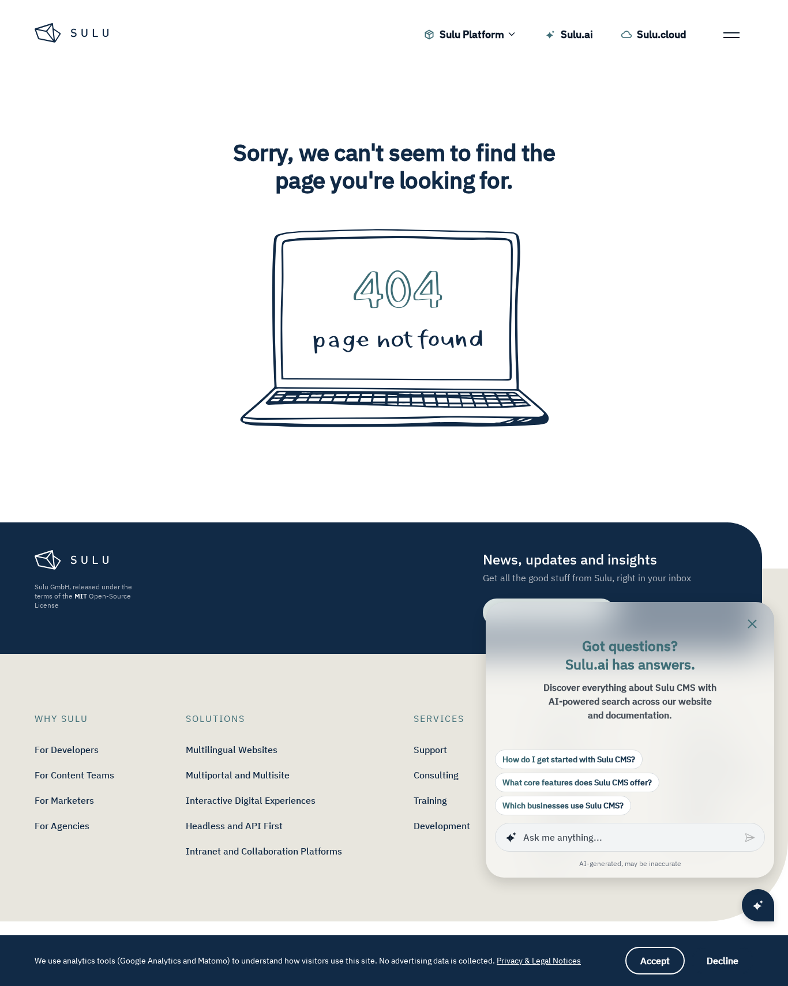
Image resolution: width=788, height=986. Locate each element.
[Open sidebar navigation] (731, 34)
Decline (722, 960)
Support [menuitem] (430, 749)
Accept (655, 960)
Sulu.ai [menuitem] (577, 34)
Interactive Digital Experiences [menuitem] (251, 800)
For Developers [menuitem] (67, 749)
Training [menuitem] (430, 800)
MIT (80, 596)
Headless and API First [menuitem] (234, 825)
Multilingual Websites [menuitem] (231, 749)
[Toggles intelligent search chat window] (758, 905)
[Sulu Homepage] (73, 34)
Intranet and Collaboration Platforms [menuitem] (264, 851)
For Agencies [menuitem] (62, 825)
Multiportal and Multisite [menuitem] (238, 775)
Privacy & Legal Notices (539, 960)
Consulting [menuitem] (436, 775)
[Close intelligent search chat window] (752, 624)
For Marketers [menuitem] (64, 800)
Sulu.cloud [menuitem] (661, 34)
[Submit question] (751, 837)
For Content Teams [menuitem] (74, 775)
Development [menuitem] (442, 825)
